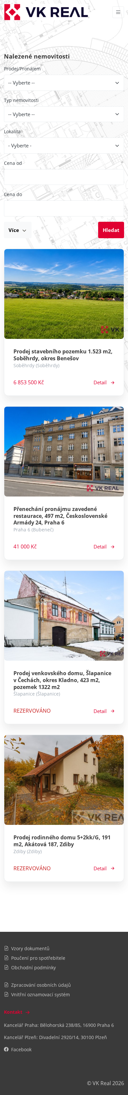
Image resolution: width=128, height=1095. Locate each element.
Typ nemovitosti (21, 100)
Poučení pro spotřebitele (38, 958)
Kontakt (14, 1012)
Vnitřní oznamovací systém (40, 994)
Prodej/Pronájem (22, 68)
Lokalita (12, 131)
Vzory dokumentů (30, 948)
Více (14, 230)
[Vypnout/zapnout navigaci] (118, 12)
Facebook (21, 1049)
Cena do (13, 194)
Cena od (13, 163)
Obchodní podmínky (33, 967)
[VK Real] (46, 12)
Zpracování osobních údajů (41, 985)
